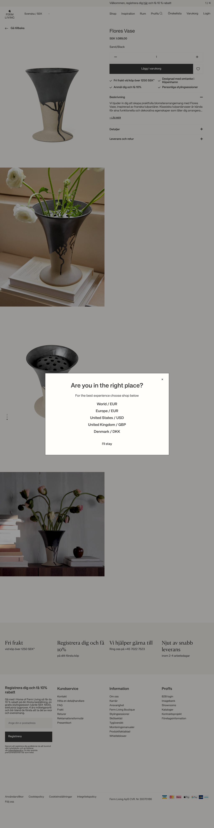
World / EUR (107, 404)
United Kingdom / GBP (107, 425)
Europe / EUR (107, 411)
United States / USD (107, 418)
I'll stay (107, 444)
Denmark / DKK (107, 432)
